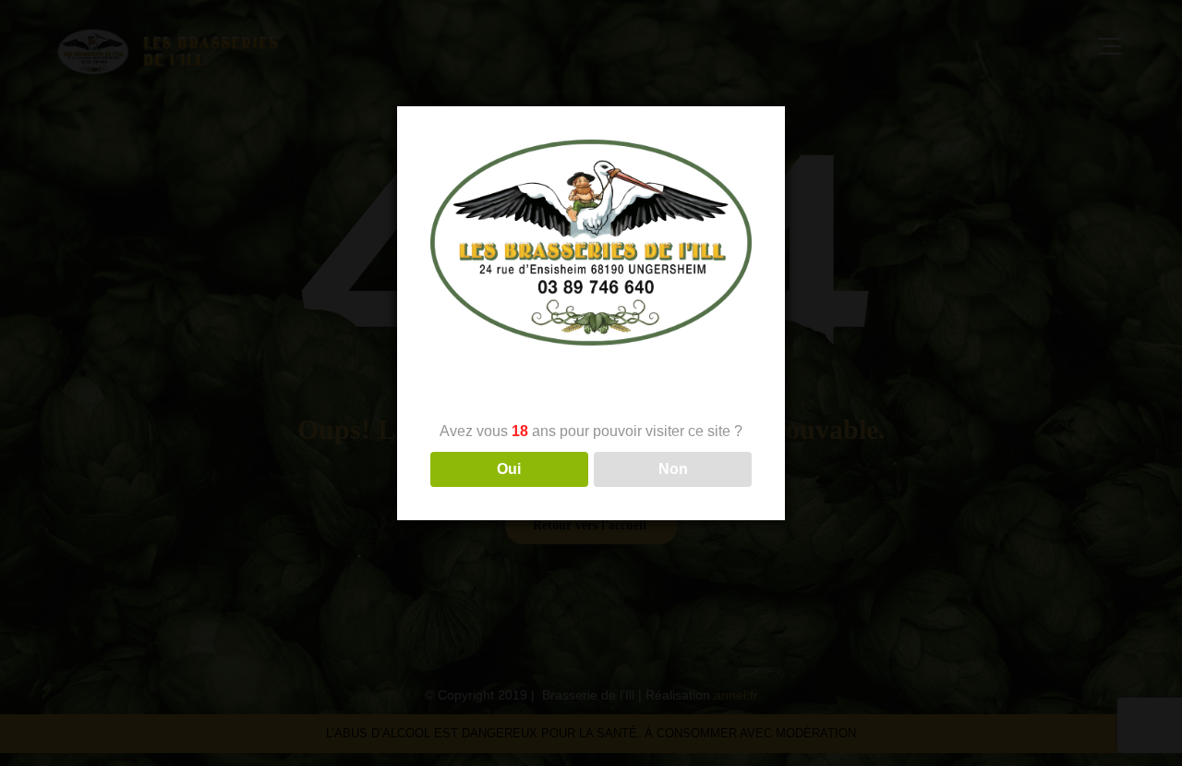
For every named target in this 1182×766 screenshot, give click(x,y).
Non (673, 470)
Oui (509, 470)
